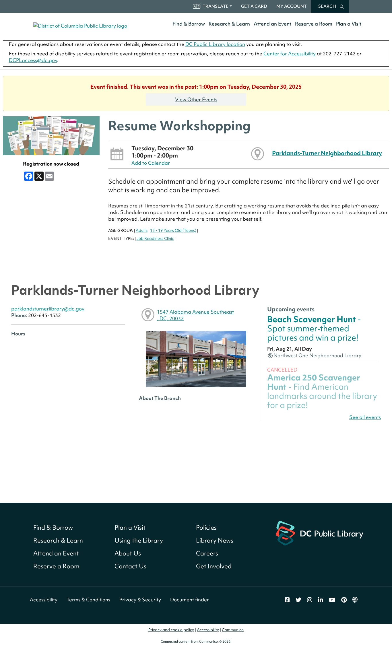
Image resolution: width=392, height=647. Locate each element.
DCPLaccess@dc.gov (33, 60)
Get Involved (214, 566)
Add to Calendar (150, 163)
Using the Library (139, 540)
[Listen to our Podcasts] (355, 600)
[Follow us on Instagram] (309, 600)
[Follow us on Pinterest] (344, 600)
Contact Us (130, 566)
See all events (365, 417)
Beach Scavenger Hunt (314, 328)
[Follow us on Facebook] (287, 600)
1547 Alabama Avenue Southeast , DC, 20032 (195, 315)
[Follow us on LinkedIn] (320, 600)
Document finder (189, 599)
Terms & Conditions (88, 599)
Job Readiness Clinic (155, 238)
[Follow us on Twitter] (298, 600)
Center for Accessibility (289, 53)
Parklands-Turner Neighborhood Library (327, 153)
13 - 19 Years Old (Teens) (173, 230)
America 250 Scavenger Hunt (322, 391)
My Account (291, 6)
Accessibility (43, 599)
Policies (206, 527)
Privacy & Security (140, 599)
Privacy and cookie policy (171, 630)
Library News (214, 540)
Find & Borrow (188, 23)
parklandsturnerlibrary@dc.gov (47, 308)
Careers (207, 553)
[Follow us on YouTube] (332, 600)
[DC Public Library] (319, 532)
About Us (128, 553)
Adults (142, 230)
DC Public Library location (215, 44)
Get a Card (254, 6)
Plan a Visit (348, 23)
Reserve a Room (313, 23)
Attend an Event (272, 23)
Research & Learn (229, 23)
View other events (196, 99)
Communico (233, 630)
